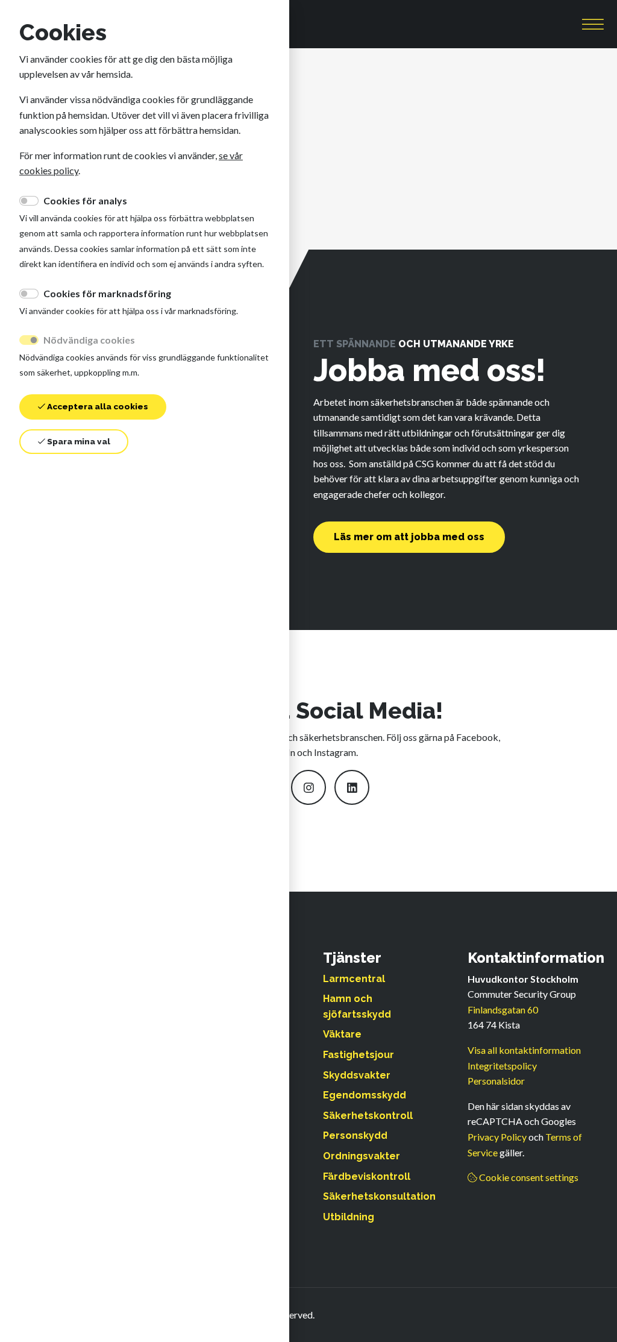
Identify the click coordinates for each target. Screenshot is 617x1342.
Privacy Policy (497, 1136)
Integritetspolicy (502, 1065)
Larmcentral (354, 978)
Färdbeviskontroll (366, 1176)
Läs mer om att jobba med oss (409, 537)
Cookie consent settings (527, 1177)
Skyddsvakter (356, 1075)
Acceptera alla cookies (96, 406)
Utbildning (348, 1217)
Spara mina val (77, 441)
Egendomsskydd (364, 1095)
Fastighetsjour (358, 1054)
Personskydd (355, 1135)
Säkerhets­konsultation (379, 1196)
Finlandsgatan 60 (503, 1009)
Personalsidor (496, 1080)
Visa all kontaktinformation (524, 1050)
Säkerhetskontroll (368, 1115)
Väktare (342, 1034)
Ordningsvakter (361, 1156)
